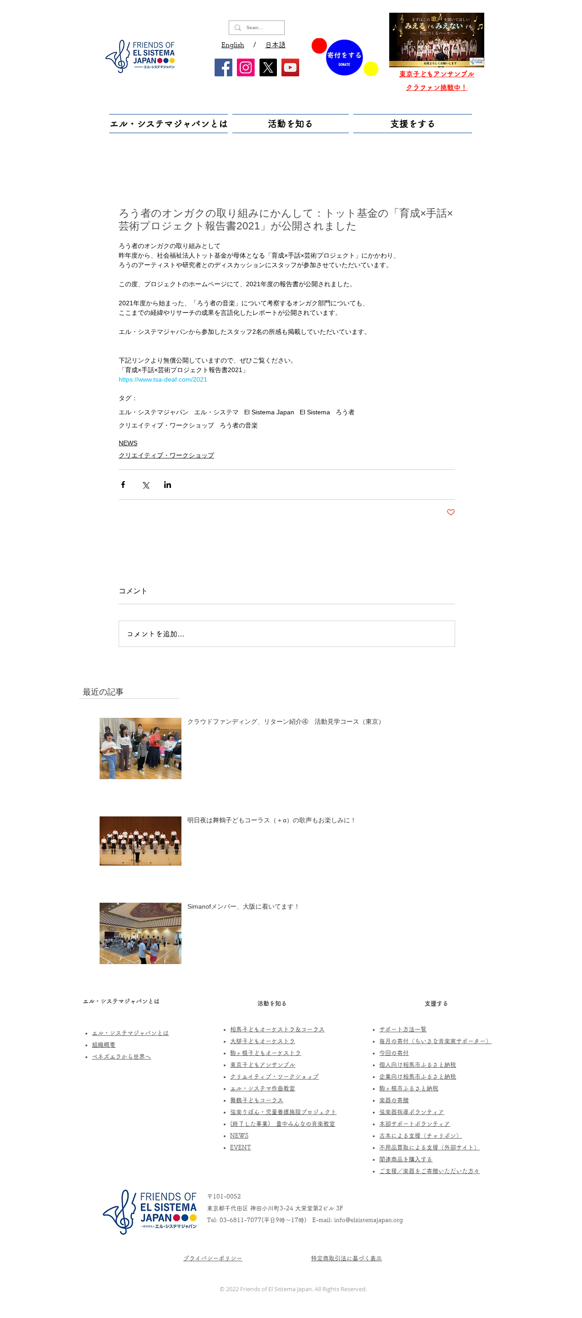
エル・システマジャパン (154, 412)
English (232, 44)
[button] (169, 123)
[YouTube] (290, 67)
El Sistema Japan (269, 412)
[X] (268, 67)
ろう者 (345, 412)
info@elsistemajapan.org (368, 1220)
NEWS (128, 443)
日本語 (275, 44)
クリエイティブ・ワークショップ (166, 425)
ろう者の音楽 (239, 425)
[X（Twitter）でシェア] (145, 484)
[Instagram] (246, 67)
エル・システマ (216, 412)
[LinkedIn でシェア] (167, 484)
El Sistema (315, 412)
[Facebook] (223, 67)
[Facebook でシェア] (123, 484)
